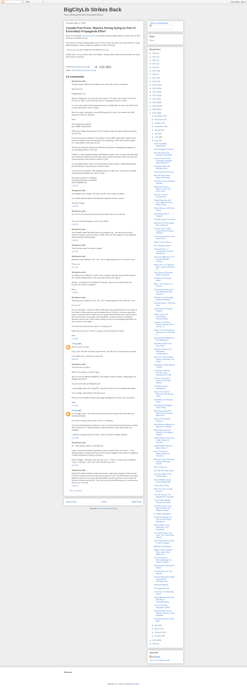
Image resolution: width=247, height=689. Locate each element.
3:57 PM (75, 251)
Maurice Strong (90, 70)
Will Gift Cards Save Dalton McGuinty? (162, 176)
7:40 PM (75, 339)
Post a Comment (75, 491)
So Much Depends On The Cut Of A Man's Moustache (163, 519)
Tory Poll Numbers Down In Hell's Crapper (164, 542)
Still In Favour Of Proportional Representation (161, 316)
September (159, 126)
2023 (154, 57)
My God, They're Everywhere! (161, 196)
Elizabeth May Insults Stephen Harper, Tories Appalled (164, 613)
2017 (154, 78)
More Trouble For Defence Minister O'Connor (162, 453)
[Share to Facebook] (107, 67)
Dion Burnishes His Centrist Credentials (163, 154)
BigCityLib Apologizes (162, 546)
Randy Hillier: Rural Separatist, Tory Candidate (162, 527)
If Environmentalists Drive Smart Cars (164, 237)
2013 (154, 92)
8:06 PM (75, 359)
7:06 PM (75, 292)
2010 (154, 102)
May (156, 141)
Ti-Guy (74, 344)
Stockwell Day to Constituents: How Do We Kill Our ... (164, 251)
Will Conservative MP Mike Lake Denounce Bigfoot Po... (163, 413)
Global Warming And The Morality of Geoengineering (164, 599)
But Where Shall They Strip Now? (163, 344)
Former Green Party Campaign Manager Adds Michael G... (163, 160)
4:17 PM (75, 465)
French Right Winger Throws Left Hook (162, 501)
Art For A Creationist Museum (162, 420)
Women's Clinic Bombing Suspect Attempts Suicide (164, 461)
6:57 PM (75, 267)
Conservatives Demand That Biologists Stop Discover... (163, 291)
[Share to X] (105, 67)
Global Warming (78, 70)
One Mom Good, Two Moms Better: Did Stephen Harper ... (162, 508)
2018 (154, 74)
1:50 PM (75, 224)
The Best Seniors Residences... (161, 387)
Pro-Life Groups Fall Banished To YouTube (164, 496)
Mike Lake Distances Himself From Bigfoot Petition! (163, 432)
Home (104, 502)
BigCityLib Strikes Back (92, 9)
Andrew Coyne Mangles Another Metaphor (163, 298)
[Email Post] (96, 67)
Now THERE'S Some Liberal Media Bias (162, 481)
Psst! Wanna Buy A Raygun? (161, 215)
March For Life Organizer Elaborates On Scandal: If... (164, 332)
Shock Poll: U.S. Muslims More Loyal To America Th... (164, 267)
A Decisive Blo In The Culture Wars (162, 475)
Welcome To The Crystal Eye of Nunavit (164, 224)
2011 (154, 99)
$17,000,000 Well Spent (164, 471)
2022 (154, 60)
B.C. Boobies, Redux (162, 246)
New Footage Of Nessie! (164, 149)
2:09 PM (75, 486)
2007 (154, 113)
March (157, 629)
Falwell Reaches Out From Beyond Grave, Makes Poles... (163, 202)
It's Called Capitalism (162, 514)
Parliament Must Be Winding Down (162, 167)
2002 (154, 644)
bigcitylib (77, 67)
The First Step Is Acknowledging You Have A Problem (163, 560)
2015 (154, 85)
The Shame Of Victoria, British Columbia (163, 274)
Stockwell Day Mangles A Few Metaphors (164, 339)
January (158, 636)
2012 (154, 95)
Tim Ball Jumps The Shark (164, 219)
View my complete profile (159, 660)
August (158, 130)
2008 (154, 109)
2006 (154, 640)
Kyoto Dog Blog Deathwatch (160, 145)
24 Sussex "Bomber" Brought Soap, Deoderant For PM (162, 372)
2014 (154, 88)
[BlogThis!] (103, 67)
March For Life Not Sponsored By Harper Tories (164, 394)
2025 (154, 53)
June (157, 137)
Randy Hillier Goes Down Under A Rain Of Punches (164, 440)
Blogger (136, 684)
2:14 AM (75, 406)
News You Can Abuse (162, 242)
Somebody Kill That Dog (164, 172)
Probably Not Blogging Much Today (163, 406)
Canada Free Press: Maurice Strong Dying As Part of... (164, 324)
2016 (154, 81)
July (156, 133)
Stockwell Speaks (161, 585)
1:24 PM (75, 186)
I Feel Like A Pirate (161, 485)
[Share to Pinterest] (110, 67)
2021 (154, 64)
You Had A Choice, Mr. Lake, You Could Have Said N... (164, 535)
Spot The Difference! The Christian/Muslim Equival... (164, 259)
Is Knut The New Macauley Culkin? (162, 606)
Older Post (136, 502)
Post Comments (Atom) (109, 508)
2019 (154, 71)
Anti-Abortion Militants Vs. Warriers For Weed (164, 425)
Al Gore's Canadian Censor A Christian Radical (162, 380)
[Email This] (100, 67)
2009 (154, 106)
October (158, 123)
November (159, 119)
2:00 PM (75, 240)
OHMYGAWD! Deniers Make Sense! (163, 447)
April (157, 625)
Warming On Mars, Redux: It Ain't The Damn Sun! (162, 189)
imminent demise (88, 36)
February (158, 632)
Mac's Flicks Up (160, 467)
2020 (154, 67)
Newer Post (71, 502)
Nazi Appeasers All (161, 588)
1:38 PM (75, 206)
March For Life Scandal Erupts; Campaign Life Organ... (164, 359)
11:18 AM (75, 438)
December (159, 116)
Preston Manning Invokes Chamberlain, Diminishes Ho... (164, 579)
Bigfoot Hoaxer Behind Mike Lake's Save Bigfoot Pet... (163, 552)
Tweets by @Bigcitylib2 (158, 23)
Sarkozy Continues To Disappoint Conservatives (163, 351)
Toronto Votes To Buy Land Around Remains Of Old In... (164, 231)
